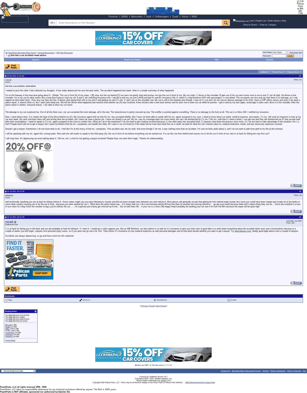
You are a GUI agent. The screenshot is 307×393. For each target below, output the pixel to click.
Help (284, 20)
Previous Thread (148, 306)
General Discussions (46, 53)
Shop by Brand (250, 25)
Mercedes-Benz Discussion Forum (246, 371)
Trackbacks (10, 332)
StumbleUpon (162, 300)
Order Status (274, 20)
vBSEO (163, 380)
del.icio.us (86, 300)
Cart (252, 20)
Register (35, 60)
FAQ (216, 60)
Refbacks (9, 336)
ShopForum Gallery (132, 60)
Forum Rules (10, 340)
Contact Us (225, 371)
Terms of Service (294, 371)
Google (233, 300)
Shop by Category (268, 25)
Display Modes (293, 72)
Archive (265, 371)
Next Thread (161, 306)
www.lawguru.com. (243, 231)
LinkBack (264, 72)
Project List (261, 20)
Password (267, 56)
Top (304, 371)
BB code (8, 325)
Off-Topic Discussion (64, 53)
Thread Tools (277, 72)
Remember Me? (296, 53)
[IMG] (7, 329)
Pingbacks (9, 334)
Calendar (269, 60)
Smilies (8, 327)
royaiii (9, 221)
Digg (10, 300)
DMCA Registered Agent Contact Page (200, 382)
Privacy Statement (278, 371)
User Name (267, 52)
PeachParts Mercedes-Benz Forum (22, 53)
